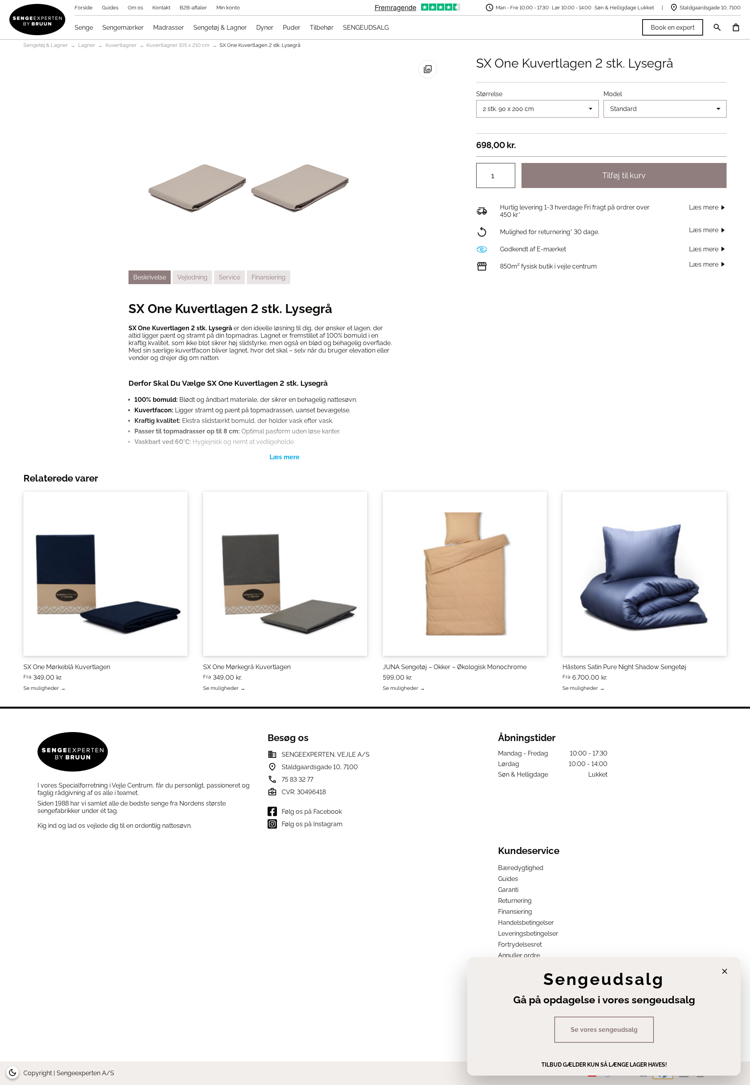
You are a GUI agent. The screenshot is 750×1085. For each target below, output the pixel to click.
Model (613, 94)
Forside (84, 8)
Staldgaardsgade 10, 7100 (710, 8)
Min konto (228, 8)
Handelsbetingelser (526, 922)
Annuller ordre (519, 955)
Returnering (515, 900)
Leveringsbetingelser (528, 933)
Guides (110, 8)
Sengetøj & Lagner (220, 27)
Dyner (264, 27)
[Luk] (724, 971)
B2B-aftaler (193, 8)
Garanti (508, 889)
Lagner (86, 45)
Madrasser (168, 27)
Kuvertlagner (121, 45)
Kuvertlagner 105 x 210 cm (177, 45)
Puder (291, 27)
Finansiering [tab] (269, 277)
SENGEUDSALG (366, 27)
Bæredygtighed (520, 868)
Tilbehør (322, 27)
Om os (135, 8)
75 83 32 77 (297, 779)
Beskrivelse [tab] (149, 277)
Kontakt (161, 8)
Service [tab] (229, 277)
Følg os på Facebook (312, 811)
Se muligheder (41, 688)
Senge (84, 27)
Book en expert (673, 27)
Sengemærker (123, 27)
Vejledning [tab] (192, 277)
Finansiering (515, 911)
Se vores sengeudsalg (604, 1029)
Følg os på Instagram (312, 824)
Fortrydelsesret (520, 944)
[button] (427, 69)
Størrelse (489, 94)
